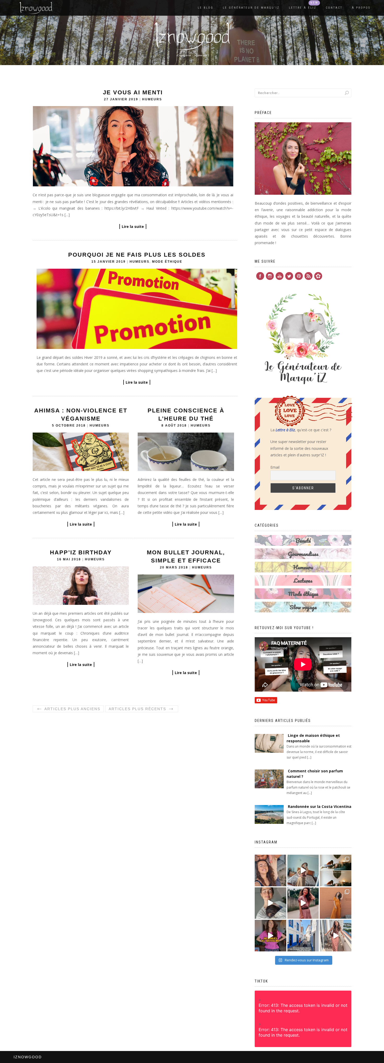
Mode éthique (167, 261)
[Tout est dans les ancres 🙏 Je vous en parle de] (270, 903)
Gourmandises (303, 553)
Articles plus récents (142, 708)
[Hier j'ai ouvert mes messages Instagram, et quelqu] (335, 870)
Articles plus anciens (68, 708)
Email (275, 467)
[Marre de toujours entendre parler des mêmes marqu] (270, 935)
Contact (334, 7)
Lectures (303, 580)
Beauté (303, 540)
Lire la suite (133, 226)
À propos (361, 7)
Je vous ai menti (133, 92)
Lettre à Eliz (302, 7)
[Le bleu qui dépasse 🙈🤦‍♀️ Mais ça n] (335, 935)
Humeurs (152, 99)
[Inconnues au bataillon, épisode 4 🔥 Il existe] (303, 870)
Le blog (205, 7)
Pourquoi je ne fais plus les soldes (137, 254)
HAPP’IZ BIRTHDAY (81, 552)
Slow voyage (303, 607)
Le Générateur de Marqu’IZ (251, 7)
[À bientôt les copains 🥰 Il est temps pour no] (270, 870)
